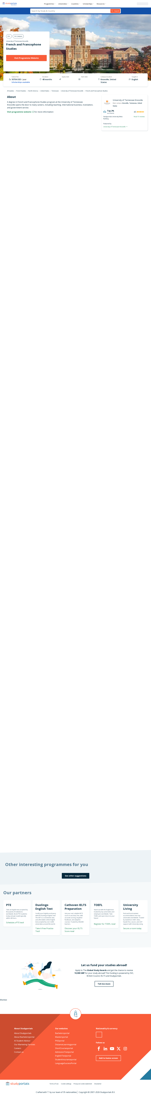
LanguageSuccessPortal (65, 1063)
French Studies (21, 91)
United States (44, 91)
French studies (60, 469)
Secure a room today (132, 928)
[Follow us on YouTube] (112, 1049)
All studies (10, 91)
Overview (42, 149)
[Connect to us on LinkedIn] (105, 1049)
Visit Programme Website (26, 58)
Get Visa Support (122, 749)
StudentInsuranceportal (65, 1059)
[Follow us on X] (118, 1049)
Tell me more (104, 984)
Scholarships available (21, 82)
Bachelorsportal (62, 1033)
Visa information (38, 177)
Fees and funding (38, 166)
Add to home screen (108, 1058)
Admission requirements (35, 160)
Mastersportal (61, 1037)
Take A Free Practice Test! (117, 338)
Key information (39, 143)
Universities (62, 4)
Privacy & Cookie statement (83, 1084)
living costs (64, 730)
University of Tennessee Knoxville (17, 41)
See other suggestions (75, 875)
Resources (101, 4)
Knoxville (125, 103)
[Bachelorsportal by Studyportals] (9, 4)
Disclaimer (97, 1084)
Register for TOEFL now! (104, 924)
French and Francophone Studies (71, 146)
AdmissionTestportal (64, 1052)
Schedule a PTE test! (120, 366)
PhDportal (59, 1040)
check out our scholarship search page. (100, 841)
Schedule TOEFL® (122, 353)
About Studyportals (22, 1033)
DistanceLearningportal (65, 1044)
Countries (75, 4)
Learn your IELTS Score (119, 394)
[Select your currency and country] (99, 1034)
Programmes (49, 4)
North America (33, 91)
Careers (17, 1048)
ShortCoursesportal (64, 1048)
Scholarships (87, 4)
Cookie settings (66, 1084)
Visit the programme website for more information (95, 226)
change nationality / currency (67, 673)
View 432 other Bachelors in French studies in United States (80, 474)
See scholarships (65, 792)
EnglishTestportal (63, 1055)
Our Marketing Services (24, 1044)
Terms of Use (54, 1084)
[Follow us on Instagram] (125, 1049)
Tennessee (55, 91)
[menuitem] (50, 4)
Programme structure (36, 154)
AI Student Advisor (22, 1040)
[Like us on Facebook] (99, 1049)
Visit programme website (19, 112)
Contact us (19, 1052)
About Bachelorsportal (24, 1037)
